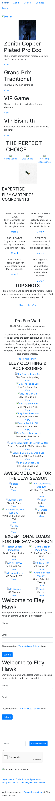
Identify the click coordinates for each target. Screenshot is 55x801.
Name (5, 623)
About (16, 2)
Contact (40, 2)
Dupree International (33, 792)
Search (5, 2)
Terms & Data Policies (29, 646)
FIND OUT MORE (27, 359)
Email (4, 634)
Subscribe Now (38, 743)
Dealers (27, 2)
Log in (5, 8)
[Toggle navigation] (49, 16)
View (6, 64)
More (14, 231)
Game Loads (10, 158)
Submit (7, 654)
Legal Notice (8, 779)
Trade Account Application (28, 779)
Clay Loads (27, 158)
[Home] (7, 16)
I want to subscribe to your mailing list (21, 749)
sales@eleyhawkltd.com (33, 782)
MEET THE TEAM (27, 305)
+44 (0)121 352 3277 (12, 782)
